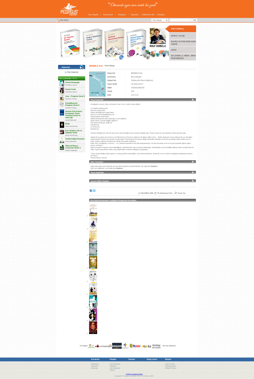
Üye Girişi (64, 20)
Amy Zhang (109, 66)
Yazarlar (134, 14)
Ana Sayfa (93, 14)
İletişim (161, 14)
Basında (94, 368)
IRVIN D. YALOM (178, 36)
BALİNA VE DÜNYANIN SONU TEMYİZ (183, 43)
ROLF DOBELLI (177, 29)
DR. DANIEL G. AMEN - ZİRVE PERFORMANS (183, 57)
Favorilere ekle (147, 193)
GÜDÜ (173, 50)
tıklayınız (154, 166)
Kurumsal (108, 14)
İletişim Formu (170, 368)
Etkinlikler (95, 364)
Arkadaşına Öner (166, 193)
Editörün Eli (148, 14)
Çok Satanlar (115, 368)
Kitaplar (122, 14)
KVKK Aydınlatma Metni (134, 374)
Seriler (112, 370)
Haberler (94, 366)
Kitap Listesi (152, 359)
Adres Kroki (169, 364)
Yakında (113, 366)
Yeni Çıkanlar (115, 364)
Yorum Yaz (181, 193)
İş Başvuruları (170, 366)
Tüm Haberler (72, 72)
